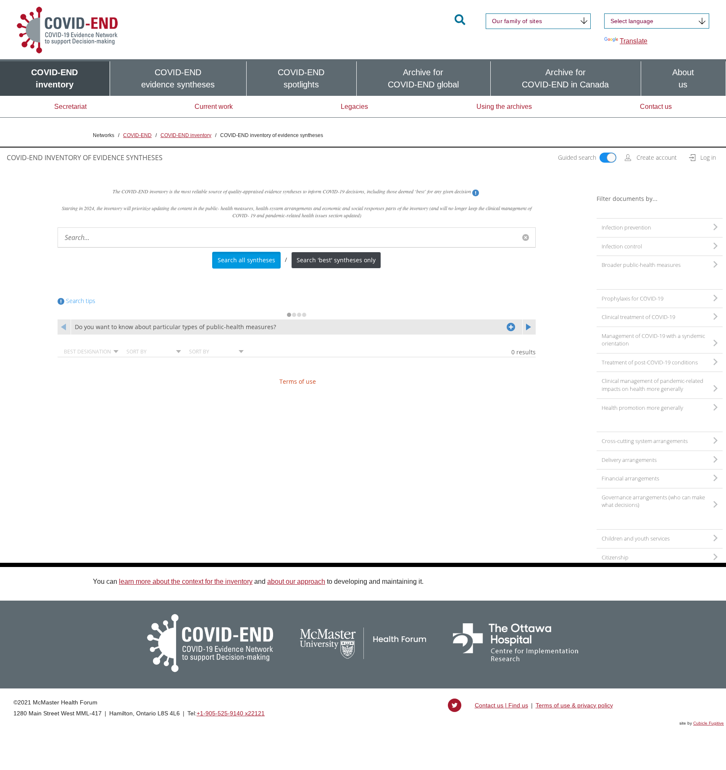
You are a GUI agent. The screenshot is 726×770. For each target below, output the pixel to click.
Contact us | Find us (501, 705)
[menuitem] (55, 78)
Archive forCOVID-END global (423, 78)
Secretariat (70, 106)
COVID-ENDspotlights (301, 78)
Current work (214, 106)
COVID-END (137, 135)
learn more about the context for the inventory (186, 581)
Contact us (656, 106)
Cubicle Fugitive (708, 723)
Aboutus (683, 78)
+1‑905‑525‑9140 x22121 (231, 713)
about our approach (296, 581)
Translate (633, 41)
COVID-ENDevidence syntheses (178, 78)
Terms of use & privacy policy (574, 705)
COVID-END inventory (185, 135)
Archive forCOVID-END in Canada (565, 78)
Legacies (354, 106)
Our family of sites (517, 21)
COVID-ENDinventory (54, 78)
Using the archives (504, 106)
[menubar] (363, 78)
